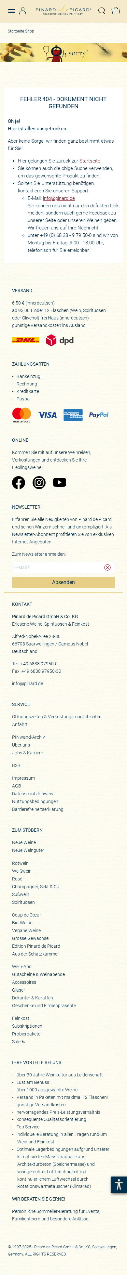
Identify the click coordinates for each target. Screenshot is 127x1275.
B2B (16, 765)
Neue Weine (24, 842)
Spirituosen (23, 902)
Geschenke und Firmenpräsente (44, 1005)
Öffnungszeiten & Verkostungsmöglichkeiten (57, 716)
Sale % (18, 1041)
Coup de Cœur (26, 914)
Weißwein (22, 871)
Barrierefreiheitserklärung (38, 809)
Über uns (21, 745)
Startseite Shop (21, 31)
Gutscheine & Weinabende (38, 974)
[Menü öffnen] (14, 8)
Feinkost (20, 1018)
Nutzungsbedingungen (35, 801)
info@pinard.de (59, 198)
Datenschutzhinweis (32, 793)
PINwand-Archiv (28, 737)
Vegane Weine (26, 930)
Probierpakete (26, 1033)
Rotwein (20, 863)
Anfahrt (20, 724)
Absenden (63, 582)
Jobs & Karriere (27, 752)
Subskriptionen (27, 1026)
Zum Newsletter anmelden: (39, 554)
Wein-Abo (22, 966)
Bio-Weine (22, 922)
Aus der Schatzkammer (35, 953)
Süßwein (20, 894)
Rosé (17, 878)
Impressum (23, 778)
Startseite (89, 161)
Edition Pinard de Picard (36, 946)
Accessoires (24, 982)
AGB (16, 785)
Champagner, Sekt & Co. (36, 886)
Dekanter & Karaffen (32, 997)
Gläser (18, 990)
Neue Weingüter (28, 850)
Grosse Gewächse (30, 938)
